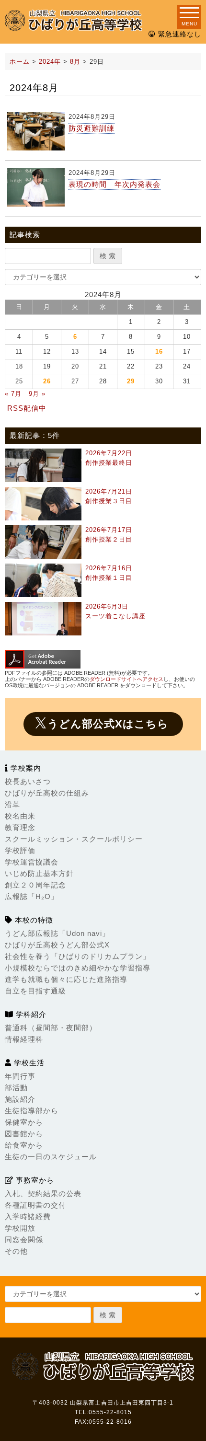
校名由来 (20, 816)
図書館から (24, 1134)
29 (131, 381)
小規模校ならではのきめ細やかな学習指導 (77, 968)
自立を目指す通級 (35, 991)
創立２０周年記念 (35, 885)
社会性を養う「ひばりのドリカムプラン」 (77, 956)
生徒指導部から (31, 1111)
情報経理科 (24, 1039)
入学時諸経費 (28, 1216)
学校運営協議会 (31, 862)
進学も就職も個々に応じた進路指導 (66, 979)
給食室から (24, 1145)
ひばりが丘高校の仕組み (47, 793)
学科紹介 (29, 1014)
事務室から (33, 1180)
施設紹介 (20, 1099)
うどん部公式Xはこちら (108, 724)
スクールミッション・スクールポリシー (74, 839)
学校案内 (24, 768)
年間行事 (20, 1076)
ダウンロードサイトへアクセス (126, 679)
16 (159, 351)
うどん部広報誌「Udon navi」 (57, 933)
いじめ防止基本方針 (39, 873)
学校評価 (20, 850)
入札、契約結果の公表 (43, 1193)
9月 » (37, 394)
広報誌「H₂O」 (31, 896)
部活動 (16, 1088)
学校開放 (20, 1228)
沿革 (12, 804)
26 (47, 381)
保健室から (24, 1122)
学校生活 (28, 1063)
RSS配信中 (26, 408)
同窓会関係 (24, 1239)
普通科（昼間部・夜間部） (51, 1028)
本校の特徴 (32, 920)
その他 (16, 1251)
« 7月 (13, 394)
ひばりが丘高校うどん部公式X (57, 945)
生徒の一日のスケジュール (51, 1157)
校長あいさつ (28, 781)
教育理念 (20, 827)
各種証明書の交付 (35, 1205)
